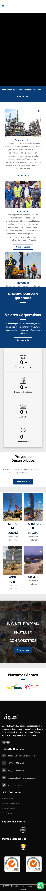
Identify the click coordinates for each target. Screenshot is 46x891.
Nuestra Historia (8, 808)
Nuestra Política (8, 798)
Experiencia (23, 211)
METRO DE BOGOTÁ (13, 528)
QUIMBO (33, 577)
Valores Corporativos (10, 803)
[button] (40, 885)
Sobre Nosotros (23, 140)
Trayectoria (23, 283)
